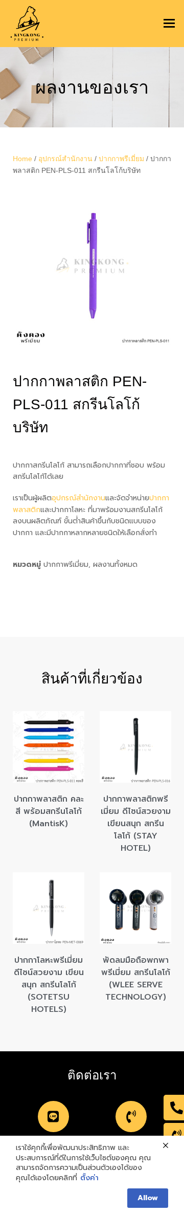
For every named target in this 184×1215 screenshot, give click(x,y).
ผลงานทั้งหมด (115, 564)
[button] (169, 23)
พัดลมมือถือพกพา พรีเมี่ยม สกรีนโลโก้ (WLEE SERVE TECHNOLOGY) (135, 978)
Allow (147, 1197)
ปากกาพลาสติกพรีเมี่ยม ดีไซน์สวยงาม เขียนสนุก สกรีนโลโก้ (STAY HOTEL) (136, 823)
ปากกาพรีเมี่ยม (121, 158)
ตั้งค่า (89, 1178)
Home (22, 158)
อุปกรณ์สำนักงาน (65, 158)
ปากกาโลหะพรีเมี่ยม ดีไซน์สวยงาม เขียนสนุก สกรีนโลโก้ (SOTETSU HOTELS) (49, 984)
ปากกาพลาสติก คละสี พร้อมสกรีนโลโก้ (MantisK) (49, 811)
